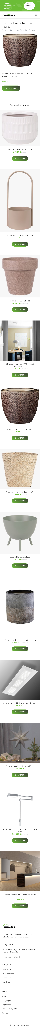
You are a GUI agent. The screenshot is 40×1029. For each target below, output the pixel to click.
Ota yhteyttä (6, 1000)
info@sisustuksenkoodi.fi (11, 957)
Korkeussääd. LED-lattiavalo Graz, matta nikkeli (20, 830)
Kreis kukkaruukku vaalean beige (20, 235)
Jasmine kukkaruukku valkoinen (20, 149)
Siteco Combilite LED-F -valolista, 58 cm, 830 (20, 896)
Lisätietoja (11, 88)
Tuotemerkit (6, 978)
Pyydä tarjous (29, 4)
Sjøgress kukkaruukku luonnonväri (20, 492)
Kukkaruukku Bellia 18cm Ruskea (20, 429)
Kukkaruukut (29, 73)
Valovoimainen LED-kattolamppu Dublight (20, 703)
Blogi (4, 996)
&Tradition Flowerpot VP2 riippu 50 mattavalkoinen (20, 365)
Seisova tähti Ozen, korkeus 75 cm (20, 766)
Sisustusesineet (18, 73)
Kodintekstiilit (7, 970)
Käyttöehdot (6, 1005)
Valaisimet (6, 982)
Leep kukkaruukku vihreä (20, 557)
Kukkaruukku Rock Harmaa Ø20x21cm (20, 640)
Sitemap (5, 1013)
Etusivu (4, 30)
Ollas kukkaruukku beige (20, 301)
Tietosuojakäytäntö (9, 1009)
